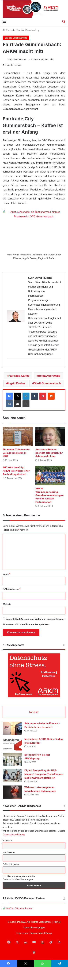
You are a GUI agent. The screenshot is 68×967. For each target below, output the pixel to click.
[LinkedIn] (25, 396)
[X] (17, 396)
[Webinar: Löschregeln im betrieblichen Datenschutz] (12, 792)
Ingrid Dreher (16, 383)
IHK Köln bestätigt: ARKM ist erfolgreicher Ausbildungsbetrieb (16, 470)
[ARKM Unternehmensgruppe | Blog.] (34, 9)
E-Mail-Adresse (11, 589)
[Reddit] (51, 396)
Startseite (10, 30)
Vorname (8, 840)
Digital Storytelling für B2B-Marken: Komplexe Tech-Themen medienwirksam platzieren (43, 774)
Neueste (34, 712)
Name (6, 574)
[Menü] (4, 21)
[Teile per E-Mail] (17, 403)
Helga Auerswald (49, 375)
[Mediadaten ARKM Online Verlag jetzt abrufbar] (12, 743)
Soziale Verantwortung (28, 30)
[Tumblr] (34, 396)
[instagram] (9, 364)
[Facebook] (9, 396)
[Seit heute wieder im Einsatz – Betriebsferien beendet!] (12, 728)
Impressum (22, 933)
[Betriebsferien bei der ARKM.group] (12, 759)
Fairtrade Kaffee (18, 375)
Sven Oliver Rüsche (16, 59)
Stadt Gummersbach (47, 383)
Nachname (9, 852)
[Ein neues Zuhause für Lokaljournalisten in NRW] (18, 436)
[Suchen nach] (63, 21)
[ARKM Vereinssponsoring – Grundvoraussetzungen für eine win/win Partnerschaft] (50, 475)
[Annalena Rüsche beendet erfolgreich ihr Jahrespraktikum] (50, 436)
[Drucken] (25, 403)
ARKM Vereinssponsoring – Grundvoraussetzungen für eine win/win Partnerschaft (49, 495)
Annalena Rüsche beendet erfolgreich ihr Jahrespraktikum (49, 453)
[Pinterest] (42, 396)
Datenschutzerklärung (14, 834)
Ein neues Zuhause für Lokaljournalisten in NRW (16, 453)
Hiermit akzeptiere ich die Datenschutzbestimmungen (19, 878)
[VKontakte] (9, 403)
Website (7, 604)
